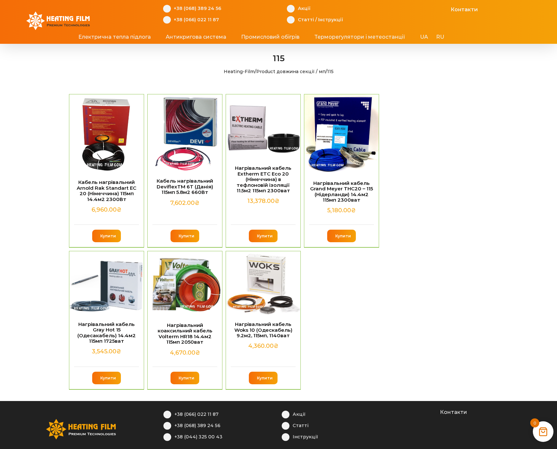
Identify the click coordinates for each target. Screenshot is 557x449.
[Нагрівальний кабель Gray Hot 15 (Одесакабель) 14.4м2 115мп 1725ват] (106, 283)
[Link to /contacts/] (444, 9)
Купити (108, 236)
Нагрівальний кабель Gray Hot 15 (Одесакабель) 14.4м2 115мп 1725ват (106, 332)
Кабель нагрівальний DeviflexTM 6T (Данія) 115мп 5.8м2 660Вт (185, 186)
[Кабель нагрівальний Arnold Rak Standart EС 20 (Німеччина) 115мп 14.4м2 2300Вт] (106, 133)
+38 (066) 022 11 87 (196, 20)
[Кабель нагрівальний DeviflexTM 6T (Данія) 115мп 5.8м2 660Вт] (185, 133)
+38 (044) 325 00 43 (198, 437)
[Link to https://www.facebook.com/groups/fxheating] (414, 9)
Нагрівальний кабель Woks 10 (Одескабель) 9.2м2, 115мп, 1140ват (263, 330)
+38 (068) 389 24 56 (197, 8)
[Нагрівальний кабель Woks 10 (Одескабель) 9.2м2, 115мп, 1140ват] (263, 283)
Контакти (464, 9)
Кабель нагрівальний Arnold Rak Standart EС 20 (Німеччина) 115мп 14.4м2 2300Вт (106, 190)
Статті (306, 20)
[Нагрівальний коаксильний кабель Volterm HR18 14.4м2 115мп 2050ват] (185, 283)
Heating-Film (239, 71)
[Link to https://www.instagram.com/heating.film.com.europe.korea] (413, 411)
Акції (304, 8)
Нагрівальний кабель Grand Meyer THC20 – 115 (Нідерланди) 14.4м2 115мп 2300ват (341, 191)
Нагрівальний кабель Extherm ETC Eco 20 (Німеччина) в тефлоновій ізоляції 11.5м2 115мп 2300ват (263, 179)
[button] (469, 37)
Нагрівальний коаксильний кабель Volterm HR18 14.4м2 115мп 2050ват (185, 333)
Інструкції (330, 20)
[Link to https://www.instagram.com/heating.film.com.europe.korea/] (424, 9)
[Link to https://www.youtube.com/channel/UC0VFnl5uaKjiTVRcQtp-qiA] (434, 9)
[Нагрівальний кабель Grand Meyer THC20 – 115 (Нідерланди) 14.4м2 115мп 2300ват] (341, 134)
